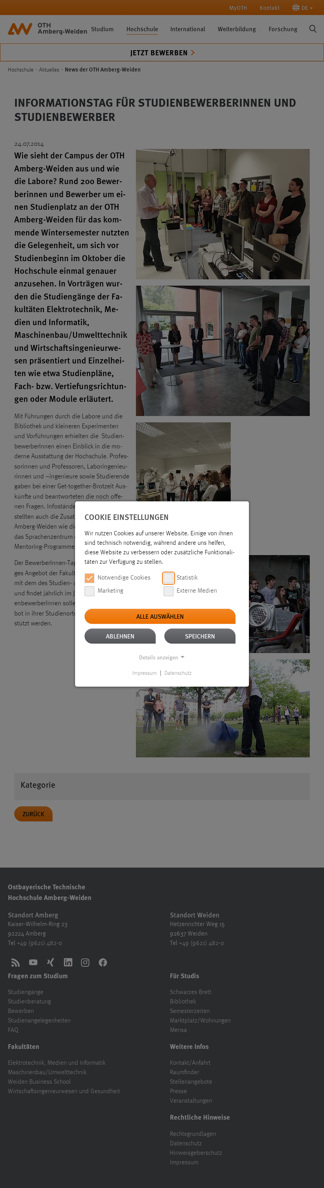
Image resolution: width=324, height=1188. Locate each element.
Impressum (144, 673)
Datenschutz (178, 673)
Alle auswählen (160, 616)
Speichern (200, 635)
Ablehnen (120, 635)
